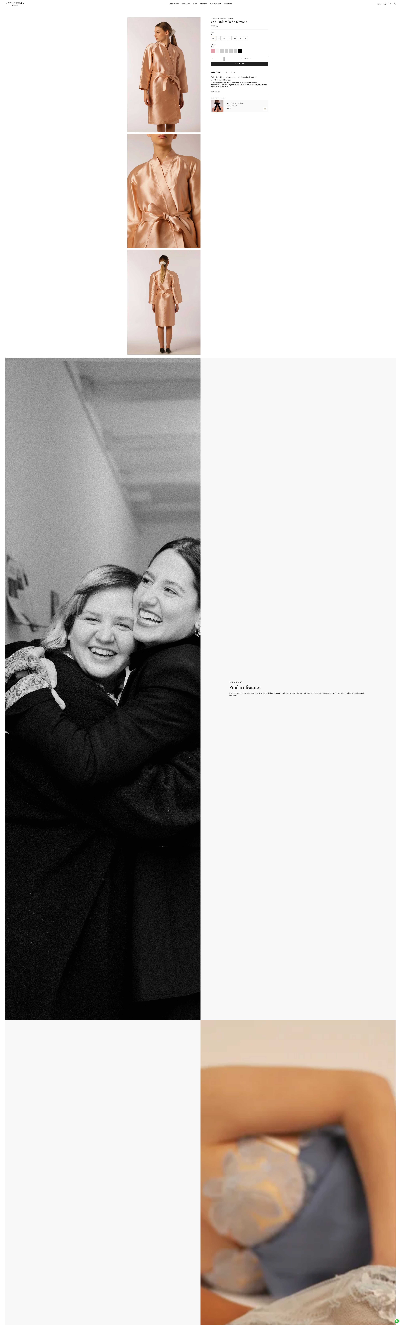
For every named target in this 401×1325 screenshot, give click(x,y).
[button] (185, 4)
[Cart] (394, 4)
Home (213, 18)
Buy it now (239, 64)
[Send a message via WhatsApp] (397, 1321)
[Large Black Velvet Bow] (217, 106)
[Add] (265, 109)
